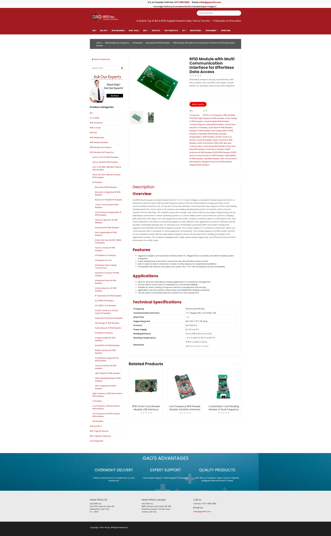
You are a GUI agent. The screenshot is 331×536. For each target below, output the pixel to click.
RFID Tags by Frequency (100, 436)
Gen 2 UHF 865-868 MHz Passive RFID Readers (106, 168)
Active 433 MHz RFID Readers (105, 162)
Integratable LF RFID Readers (202, 137)
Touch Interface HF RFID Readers (105, 367)
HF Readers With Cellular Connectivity (106, 266)
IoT (184, 30)
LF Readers (97, 401)
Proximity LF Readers (215, 149)
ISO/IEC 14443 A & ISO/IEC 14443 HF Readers (106, 312)
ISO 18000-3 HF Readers (105, 305)
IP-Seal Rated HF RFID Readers (108, 295)
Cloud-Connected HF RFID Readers (106, 206)
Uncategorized (96, 441)
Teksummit (211, 30)
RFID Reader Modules (99, 142)
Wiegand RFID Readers (199, 165)
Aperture (225, 30)
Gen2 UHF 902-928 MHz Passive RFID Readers (106, 176)
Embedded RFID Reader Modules (212, 133)
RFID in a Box (95, 127)
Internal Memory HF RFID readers (106, 289)
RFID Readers (118, 30)
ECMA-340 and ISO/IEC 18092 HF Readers (108, 241)
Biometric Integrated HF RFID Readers (108, 193)
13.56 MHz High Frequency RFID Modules (206, 118)
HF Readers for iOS (103, 260)
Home (99, 43)
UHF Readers (97, 421)
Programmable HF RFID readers (105, 339)
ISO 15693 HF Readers (104, 300)
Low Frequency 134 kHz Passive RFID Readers (106, 415)
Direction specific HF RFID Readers (106, 221)
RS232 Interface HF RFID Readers (105, 351)
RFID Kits (93, 132)
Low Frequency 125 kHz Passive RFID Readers (106, 407)
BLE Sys (103, 30)
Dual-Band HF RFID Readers (158, 43)
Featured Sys (171, 30)
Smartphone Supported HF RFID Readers (107, 359)
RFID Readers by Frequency (117, 43)
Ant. (145, 30)
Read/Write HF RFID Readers (107, 345)
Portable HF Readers (104, 333)
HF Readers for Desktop (105, 255)
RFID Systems (96, 426)
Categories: (194, 115)
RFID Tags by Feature (99, 431)
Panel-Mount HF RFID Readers (108, 328)
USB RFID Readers (211, 158)
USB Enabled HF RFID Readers (107, 373)
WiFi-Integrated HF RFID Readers (105, 387)
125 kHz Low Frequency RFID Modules (219, 115)
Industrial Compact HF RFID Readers (107, 274)
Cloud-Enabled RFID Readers (216, 121)
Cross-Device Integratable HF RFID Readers (108, 213)
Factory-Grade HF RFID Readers (105, 249)
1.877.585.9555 (182, 2)
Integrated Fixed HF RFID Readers (105, 281)
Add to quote (198, 104)
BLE (94, 30)
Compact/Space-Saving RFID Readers (206, 124)
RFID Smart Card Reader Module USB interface (146, 408)
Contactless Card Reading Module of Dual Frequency (223, 408)
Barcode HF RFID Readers (106, 187)
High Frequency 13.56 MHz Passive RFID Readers (107, 394)
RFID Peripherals (97, 137)
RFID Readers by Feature (100, 147)
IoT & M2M (94, 118)
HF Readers (137, 43)
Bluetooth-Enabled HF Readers (108, 199)
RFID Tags (134, 30)
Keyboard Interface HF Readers (109, 318)
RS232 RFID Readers (221, 152)
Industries (195, 30)
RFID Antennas (96, 122)
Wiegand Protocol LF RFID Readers (217, 161)
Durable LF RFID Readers (199, 130)
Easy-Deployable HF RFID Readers (106, 233)
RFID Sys (156, 30)
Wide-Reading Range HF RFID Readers (108, 379)
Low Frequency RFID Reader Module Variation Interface (185, 408)
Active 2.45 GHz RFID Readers (105, 157)
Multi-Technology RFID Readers (212, 146)
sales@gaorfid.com (210, 2)
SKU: (191, 110)
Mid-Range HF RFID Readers (107, 323)
